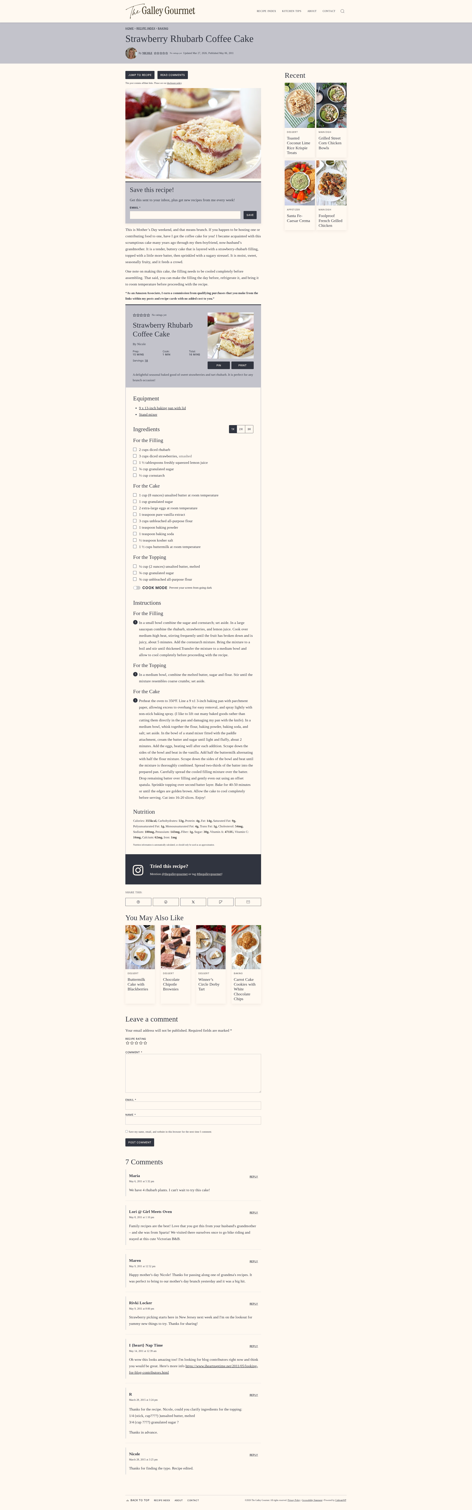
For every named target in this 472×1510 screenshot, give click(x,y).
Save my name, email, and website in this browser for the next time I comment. (170, 1131)
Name (130, 1114)
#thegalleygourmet (209, 874)
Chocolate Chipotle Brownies (171, 984)
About (312, 11)
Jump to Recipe (140, 74)
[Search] (343, 11)
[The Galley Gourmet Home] (160, 11)
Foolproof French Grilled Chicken (330, 220)
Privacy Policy (294, 1500)
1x (233, 429)
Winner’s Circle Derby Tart (209, 984)
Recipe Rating (135, 1038)
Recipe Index (266, 11)
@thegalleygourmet (175, 874)
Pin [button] (218, 365)
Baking (163, 28)
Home (129, 28)
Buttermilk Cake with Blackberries (138, 984)
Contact (329, 11)
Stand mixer (148, 414)
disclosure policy (174, 83)
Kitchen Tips (291, 11)
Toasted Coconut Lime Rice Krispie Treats (298, 145)
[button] (155, 53)
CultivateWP (340, 1500)
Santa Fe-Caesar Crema (298, 218)
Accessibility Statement (312, 1500)
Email (135, 207)
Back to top (140, 1500)
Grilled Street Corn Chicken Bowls (330, 143)
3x (249, 429)
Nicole (147, 53)
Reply (254, 1176)
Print (242, 365)
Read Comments (172, 74)
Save (250, 215)
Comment (133, 1052)
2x (241, 429)
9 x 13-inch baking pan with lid (162, 408)
